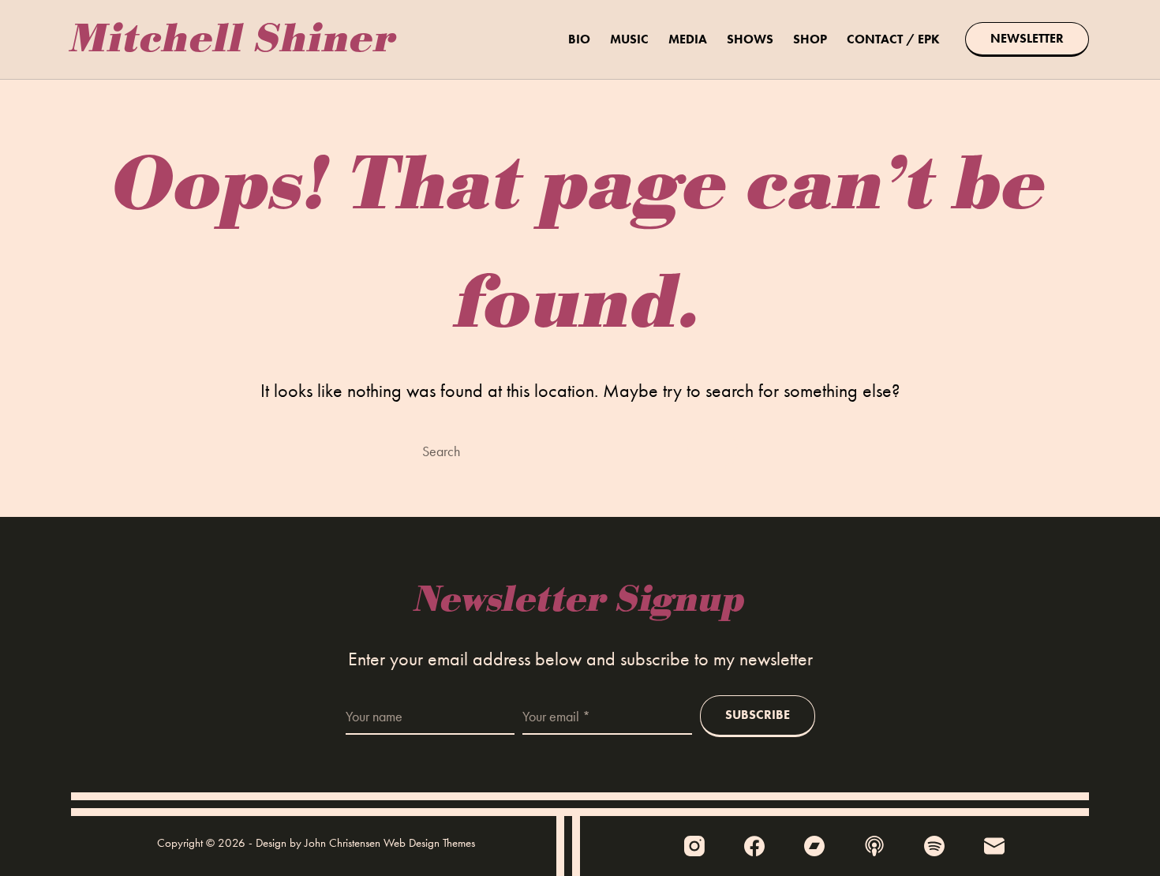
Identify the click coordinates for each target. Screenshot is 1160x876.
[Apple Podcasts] (874, 846)
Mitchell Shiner (234, 39)
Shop (810, 39)
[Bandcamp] (814, 846)
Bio (579, 39)
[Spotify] (934, 846)
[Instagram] (694, 846)
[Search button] (712, 450)
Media (687, 39)
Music (629, 39)
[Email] (994, 846)
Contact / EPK (893, 39)
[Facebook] (754, 846)
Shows (750, 39)
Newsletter (1027, 38)
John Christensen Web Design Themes (390, 843)
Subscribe (757, 714)
